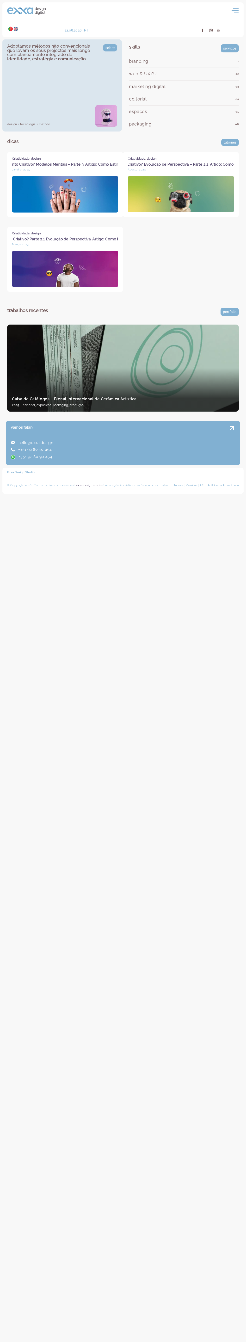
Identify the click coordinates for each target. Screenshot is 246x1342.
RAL (202, 490)
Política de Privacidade (223, 490)
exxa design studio (89, 490)
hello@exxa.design (35, 447)
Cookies (191, 490)
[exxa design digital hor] (26, 9)
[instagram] (211, 30)
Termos (179, 490)
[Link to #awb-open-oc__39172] (235, 10)
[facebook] (202, 30)
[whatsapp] (219, 30)
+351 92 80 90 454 (34, 454)
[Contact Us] (208, 448)
